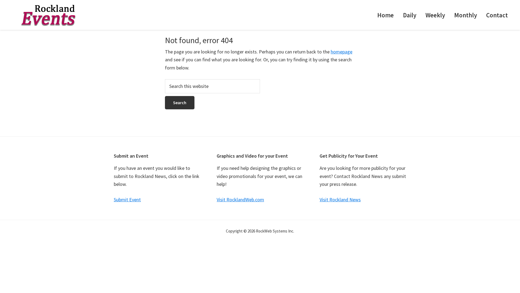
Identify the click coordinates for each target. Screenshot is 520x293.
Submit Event (127, 199)
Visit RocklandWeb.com (240, 199)
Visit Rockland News (340, 199)
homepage (341, 52)
